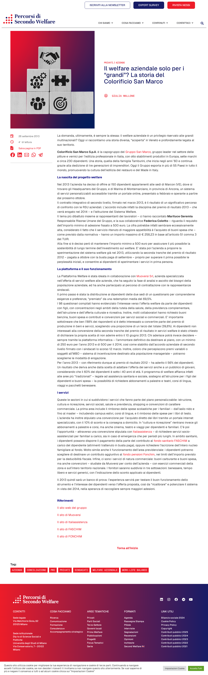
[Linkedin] (161, 599)
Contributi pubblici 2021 (174, 646)
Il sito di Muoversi (69, 515)
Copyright (166, 628)
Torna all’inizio (127, 548)
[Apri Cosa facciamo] (143, 23)
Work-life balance (134, 570)
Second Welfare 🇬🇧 (134, 646)
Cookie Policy (168, 621)
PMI (53, 570)
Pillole (127, 624)
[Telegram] (183, 599)
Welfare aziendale (105, 570)
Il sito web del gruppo (72, 508)
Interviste (129, 628)
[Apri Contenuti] (167, 23)
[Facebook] (12, 156)
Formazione (56, 624)
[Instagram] (169, 599)
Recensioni (130, 635)
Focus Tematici (95, 642)
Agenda (128, 617)
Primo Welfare (94, 632)
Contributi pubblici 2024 (174, 635)
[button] (202, 23)
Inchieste (129, 642)
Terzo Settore (94, 624)
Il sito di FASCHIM (69, 529)
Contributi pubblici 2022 (174, 642)
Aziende (120, 62)
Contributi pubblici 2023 (174, 639)
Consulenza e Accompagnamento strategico (66, 630)
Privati (108, 62)
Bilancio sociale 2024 (173, 617)
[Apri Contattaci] (192, 23)
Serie (90, 646)
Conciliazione (36, 570)
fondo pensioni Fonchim (139, 454)
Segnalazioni (131, 632)
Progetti (91, 639)
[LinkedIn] (19, 156)
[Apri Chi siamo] (112, 23)
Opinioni (128, 639)
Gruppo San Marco (138, 152)
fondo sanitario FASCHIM (170, 441)
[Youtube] (191, 599)
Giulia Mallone (123, 96)
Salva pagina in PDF (30, 148)
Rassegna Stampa (134, 621)
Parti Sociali (93, 621)
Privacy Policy (169, 624)
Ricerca (54, 617)
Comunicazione (58, 621)
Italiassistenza (142, 431)
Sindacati (81, 570)
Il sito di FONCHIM (69, 536)
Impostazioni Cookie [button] (174, 668)
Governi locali (94, 628)
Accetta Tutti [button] (196, 668)
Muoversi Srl (144, 276)
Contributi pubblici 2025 (174, 632)
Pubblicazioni (94, 635)
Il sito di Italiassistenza (72, 522)
